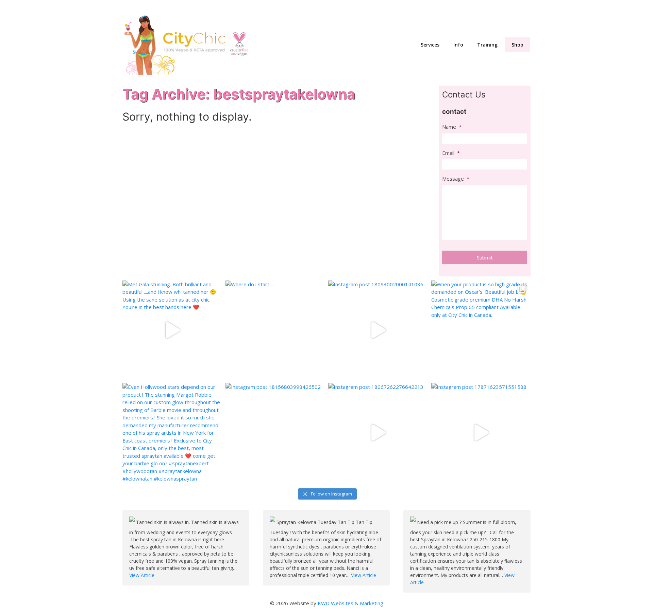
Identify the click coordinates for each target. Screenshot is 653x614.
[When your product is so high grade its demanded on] (481, 330)
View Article (141, 575)
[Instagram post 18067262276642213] (378, 433)
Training (487, 44)
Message (455, 179)
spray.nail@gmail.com (438, 7)
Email (451, 153)
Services (430, 44)
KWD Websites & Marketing (350, 603)
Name (452, 127)
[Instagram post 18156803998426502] (275, 433)
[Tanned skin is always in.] (132, 522)
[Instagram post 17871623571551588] (481, 433)
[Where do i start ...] (275, 330)
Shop (517, 44)
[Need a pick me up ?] (413, 522)
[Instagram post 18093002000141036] (378, 330)
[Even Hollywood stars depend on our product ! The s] (172, 433)
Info (458, 44)
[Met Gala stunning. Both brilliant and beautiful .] (172, 330)
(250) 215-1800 (511, 7)
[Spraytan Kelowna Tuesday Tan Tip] (273, 522)
